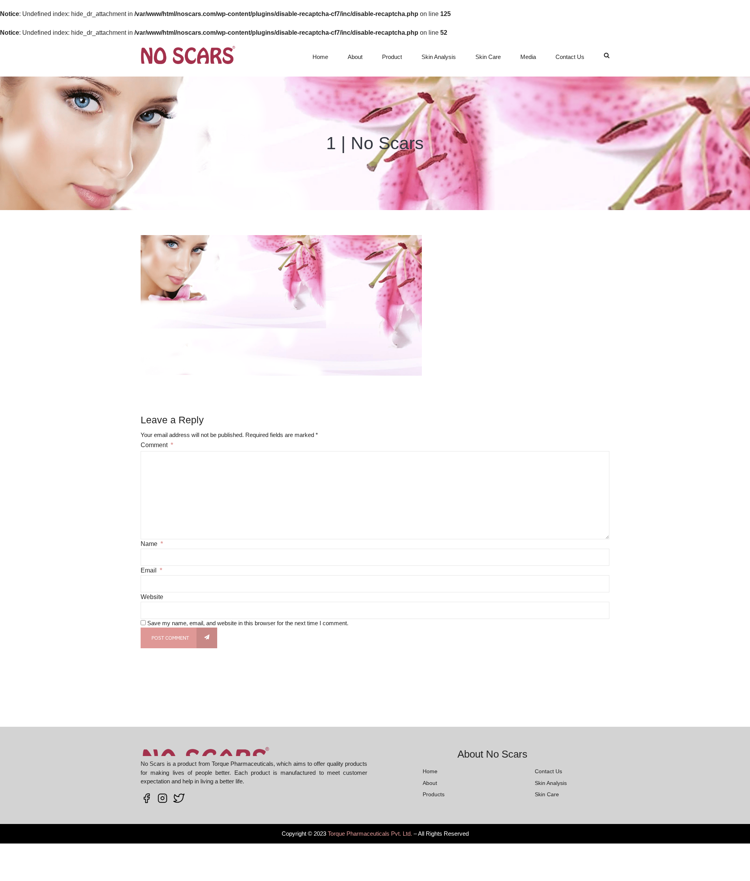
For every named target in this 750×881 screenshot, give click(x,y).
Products (434, 794)
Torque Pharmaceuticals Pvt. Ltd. (370, 833)
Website (152, 597)
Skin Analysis (438, 57)
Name (152, 543)
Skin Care (488, 57)
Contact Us (569, 57)
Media (528, 57)
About (355, 57)
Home (320, 57)
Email (151, 570)
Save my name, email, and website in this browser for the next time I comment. (247, 623)
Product (392, 57)
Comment (157, 445)
